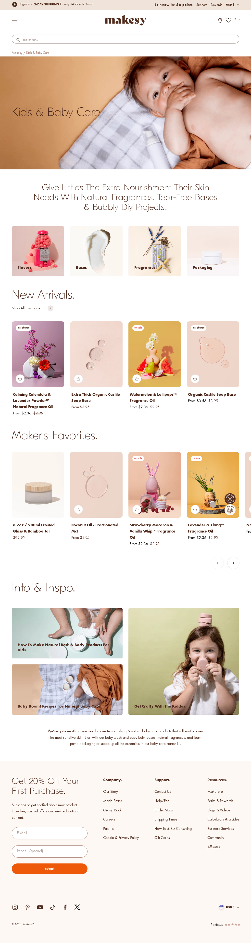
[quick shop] (20, 378)
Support (201, 5)
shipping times (165, 819)
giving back (112, 810)
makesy (17, 53)
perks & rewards (220, 801)
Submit (49, 869)
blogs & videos (218, 810)
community (215, 838)
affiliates (213, 847)
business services (220, 829)
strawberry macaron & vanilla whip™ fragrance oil (152, 531)
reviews (217, 925)
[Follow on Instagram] (15, 907)
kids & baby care (38, 53)
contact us (162, 792)
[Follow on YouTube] (40, 907)
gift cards (162, 838)
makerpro (215, 792)
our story (110, 792)
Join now (162, 4)
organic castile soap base (212, 394)
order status (164, 810)
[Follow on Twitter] (77, 907)
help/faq (161, 801)
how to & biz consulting (173, 829)
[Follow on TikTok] (52, 907)
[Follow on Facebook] (65, 907)
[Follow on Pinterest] (27, 907)
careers (109, 819)
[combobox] (125, 40)
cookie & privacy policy (121, 838)
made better (112, 801)
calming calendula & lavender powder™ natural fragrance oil (33, 400)
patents (108, 829)
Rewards (216, 5)
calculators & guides (223, 819)
